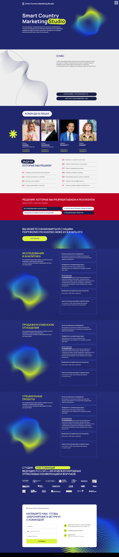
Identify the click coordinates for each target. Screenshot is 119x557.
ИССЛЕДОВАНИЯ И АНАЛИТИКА (35, 208)
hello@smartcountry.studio (75, 530)
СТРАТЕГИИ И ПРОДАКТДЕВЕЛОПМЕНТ (78, 208)
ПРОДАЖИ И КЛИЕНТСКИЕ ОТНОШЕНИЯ (38, 213)
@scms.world (71, 534)
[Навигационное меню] (116, 2)
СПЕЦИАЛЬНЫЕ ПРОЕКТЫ (73, 213)
